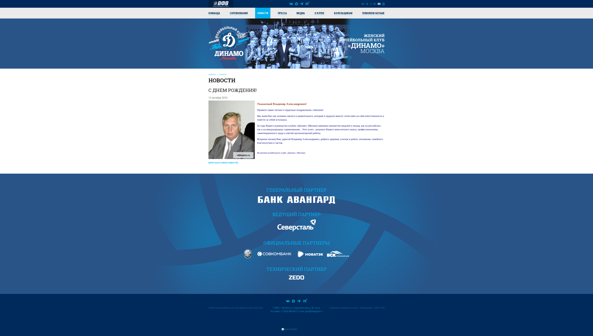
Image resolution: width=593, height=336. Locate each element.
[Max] (296, 4)
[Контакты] (363, 4)
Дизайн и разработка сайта (345, 307)
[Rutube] (307, 4)
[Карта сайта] (367, 4)
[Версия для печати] (375, 4)
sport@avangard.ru (313, 311)
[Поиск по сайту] (371, 4)
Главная (212, 74)
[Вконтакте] (291, 4)
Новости (222, 74)
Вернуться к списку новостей (223, 163)
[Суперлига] (220, 4)
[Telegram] (301, 3)
